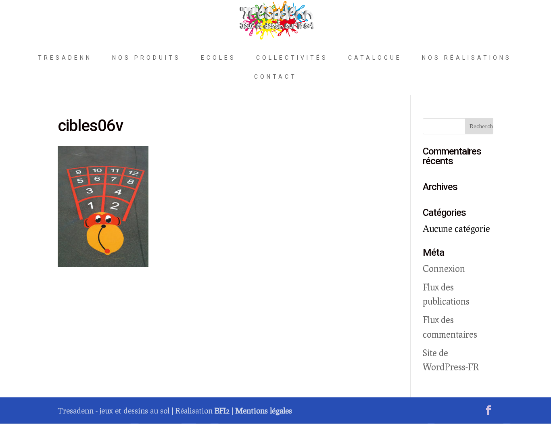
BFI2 (222, 410)
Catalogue (375, 57)
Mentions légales (264, 410)
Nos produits (146, 57)
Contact (275, 76)
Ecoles (218, 57)
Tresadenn (65, 57)
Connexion (444, 268)
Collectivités (292, 57)
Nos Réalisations (466, 57)
